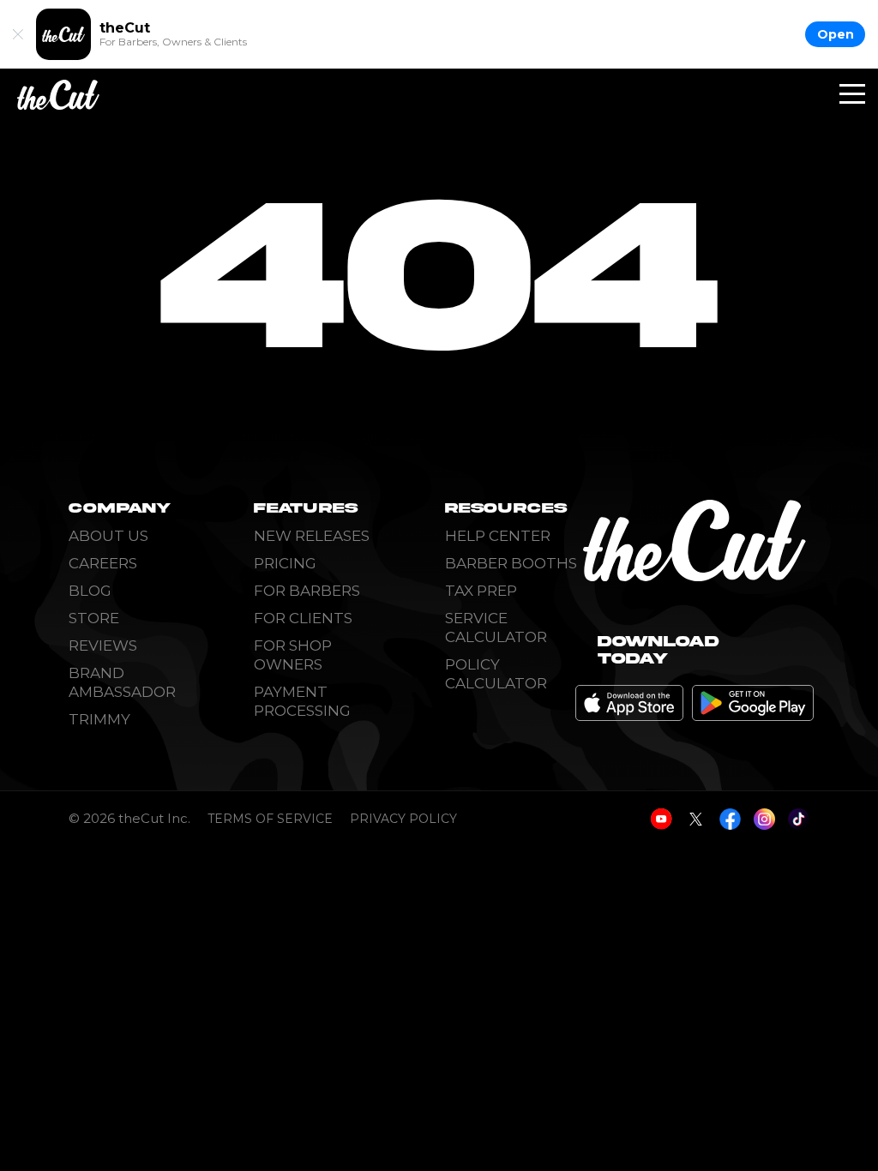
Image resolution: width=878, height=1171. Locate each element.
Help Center (497, 535)
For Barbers (307, 590)
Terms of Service (270, 819)
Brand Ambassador (122, 682)
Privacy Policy (403, 819)
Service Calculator (496, 628)
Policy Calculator (496, 674)
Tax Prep (481, 590)
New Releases (312, 535)
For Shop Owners (293, 655)
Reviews (103, 645)
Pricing (285, 563)
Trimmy (99, 719)
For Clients (303, 618)
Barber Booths (511, 563)
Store (94, 618)
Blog (90, 590)
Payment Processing (302, 701)
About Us (108, 535)
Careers (103, 563)
